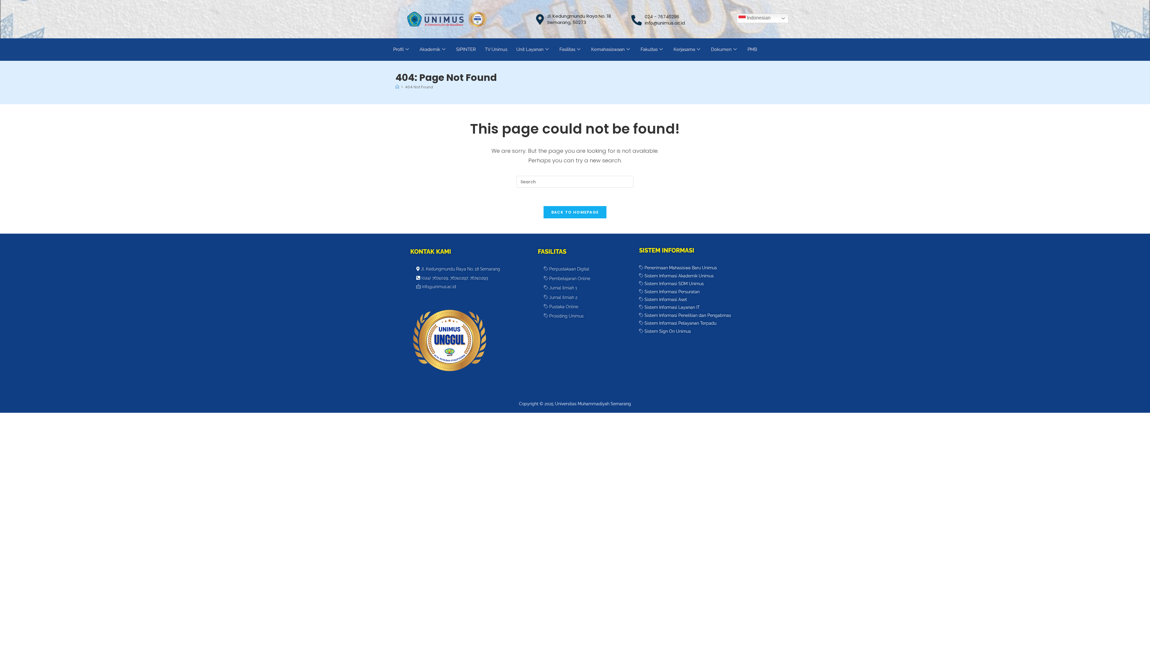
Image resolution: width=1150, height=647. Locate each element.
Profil (398, 49)
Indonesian (758, 17)
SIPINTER (466, 49)
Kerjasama (684, 49)
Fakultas (649, 49)
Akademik (430, 49)
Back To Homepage (575, 212)
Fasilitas (567, 49)
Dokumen (721, 49)
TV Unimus (496, 49)
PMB (752, 49)
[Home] (397, 87)
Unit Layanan (530, 49)
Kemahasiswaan (608, 49)
